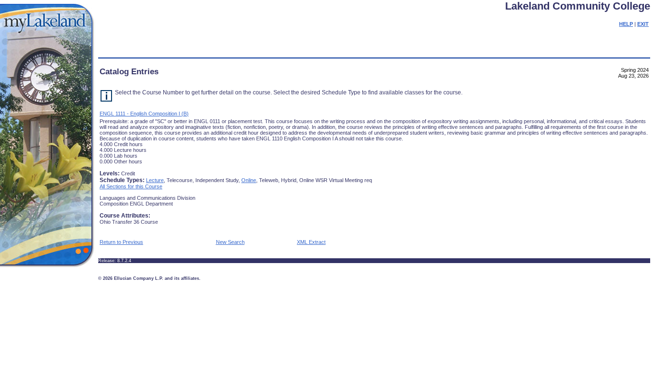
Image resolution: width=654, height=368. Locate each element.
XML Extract (311, 242)
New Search (230, 242)
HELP (626, 24)
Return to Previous (121, 242)
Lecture (155, 180)
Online (248, 180)
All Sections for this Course (131, 186)
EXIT (643, 24)
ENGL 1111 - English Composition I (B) (144, 113)
